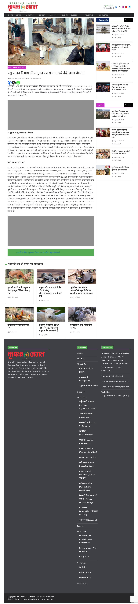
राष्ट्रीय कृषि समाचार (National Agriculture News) (87, 405)
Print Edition (85, 572)
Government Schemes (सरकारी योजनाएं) (87, 475)
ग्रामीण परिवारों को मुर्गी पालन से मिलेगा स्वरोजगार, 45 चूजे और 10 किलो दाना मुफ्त (121, 134)
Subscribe (75, 15)
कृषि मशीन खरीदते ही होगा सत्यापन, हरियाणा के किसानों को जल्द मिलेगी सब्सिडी (121, 29)
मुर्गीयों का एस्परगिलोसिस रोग (18, 326)
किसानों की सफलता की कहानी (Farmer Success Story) (88, 499)
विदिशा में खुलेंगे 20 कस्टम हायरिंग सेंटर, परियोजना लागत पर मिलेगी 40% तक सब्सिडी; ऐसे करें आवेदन (121, 67)
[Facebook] (10, 83)
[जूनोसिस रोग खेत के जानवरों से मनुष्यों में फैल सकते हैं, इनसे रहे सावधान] (82, 271)
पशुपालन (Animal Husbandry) (16, 68)
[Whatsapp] (18, 83)
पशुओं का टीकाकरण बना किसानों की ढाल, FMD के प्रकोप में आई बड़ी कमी (120, 114)
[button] (34, 15)
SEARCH (19, 15)
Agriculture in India (88, 385)
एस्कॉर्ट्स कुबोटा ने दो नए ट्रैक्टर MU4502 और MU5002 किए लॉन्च (120, 87)
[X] (14, 83)
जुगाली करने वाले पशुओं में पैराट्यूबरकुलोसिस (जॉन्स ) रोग (19, 290)
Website (83, 567)
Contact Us (103, 15)
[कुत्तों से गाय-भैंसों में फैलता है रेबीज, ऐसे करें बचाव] (103, 172)
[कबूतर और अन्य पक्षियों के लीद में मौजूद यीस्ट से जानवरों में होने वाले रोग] (51, 271)
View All (128, 20)
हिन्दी (111, 6)
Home (10, 15)
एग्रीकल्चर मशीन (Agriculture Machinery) (85, 487)
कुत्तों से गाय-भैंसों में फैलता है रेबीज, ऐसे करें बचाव (120, 168)
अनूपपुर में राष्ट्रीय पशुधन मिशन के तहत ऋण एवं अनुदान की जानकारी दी (49, 328)
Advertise (89, 15)
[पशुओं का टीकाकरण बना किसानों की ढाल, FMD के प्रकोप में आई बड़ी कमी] (103, 117)
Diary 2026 (84, 556)
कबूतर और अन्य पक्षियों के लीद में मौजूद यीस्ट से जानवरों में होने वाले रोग (50, 292)
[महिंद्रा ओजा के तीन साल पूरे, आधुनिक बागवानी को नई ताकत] (103, 51)
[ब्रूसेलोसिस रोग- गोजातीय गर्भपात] (82, 308)
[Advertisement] (51, 115)
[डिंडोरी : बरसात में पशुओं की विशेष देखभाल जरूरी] (103, 156)
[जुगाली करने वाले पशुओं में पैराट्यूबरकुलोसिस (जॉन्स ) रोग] (19, 271)
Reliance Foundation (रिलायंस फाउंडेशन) (88, 511)
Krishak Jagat (37, 78)
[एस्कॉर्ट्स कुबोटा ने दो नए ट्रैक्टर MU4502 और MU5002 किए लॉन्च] (103, 91)
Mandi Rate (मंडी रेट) (88, 457)
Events (65, 15)
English (106, 6)
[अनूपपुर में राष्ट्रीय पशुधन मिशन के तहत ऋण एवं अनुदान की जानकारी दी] (51, 308)
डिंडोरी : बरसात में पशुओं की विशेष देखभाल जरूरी (121, 152)
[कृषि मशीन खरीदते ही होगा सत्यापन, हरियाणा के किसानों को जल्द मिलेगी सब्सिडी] (103, 32)
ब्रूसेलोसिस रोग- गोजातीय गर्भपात (81, 326)
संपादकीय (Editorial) (88, 520)
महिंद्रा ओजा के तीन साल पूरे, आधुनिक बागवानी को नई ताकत (121, 47)
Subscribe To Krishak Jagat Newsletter (85, 539)
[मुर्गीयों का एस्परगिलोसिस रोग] (19, 308)
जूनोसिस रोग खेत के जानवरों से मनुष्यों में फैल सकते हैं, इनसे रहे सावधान (81, 290)
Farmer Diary (85, 577)
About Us (29, 15)
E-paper (42, 15)
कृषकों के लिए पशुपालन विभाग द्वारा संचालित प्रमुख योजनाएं (38, 252)
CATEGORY (53, 15)
